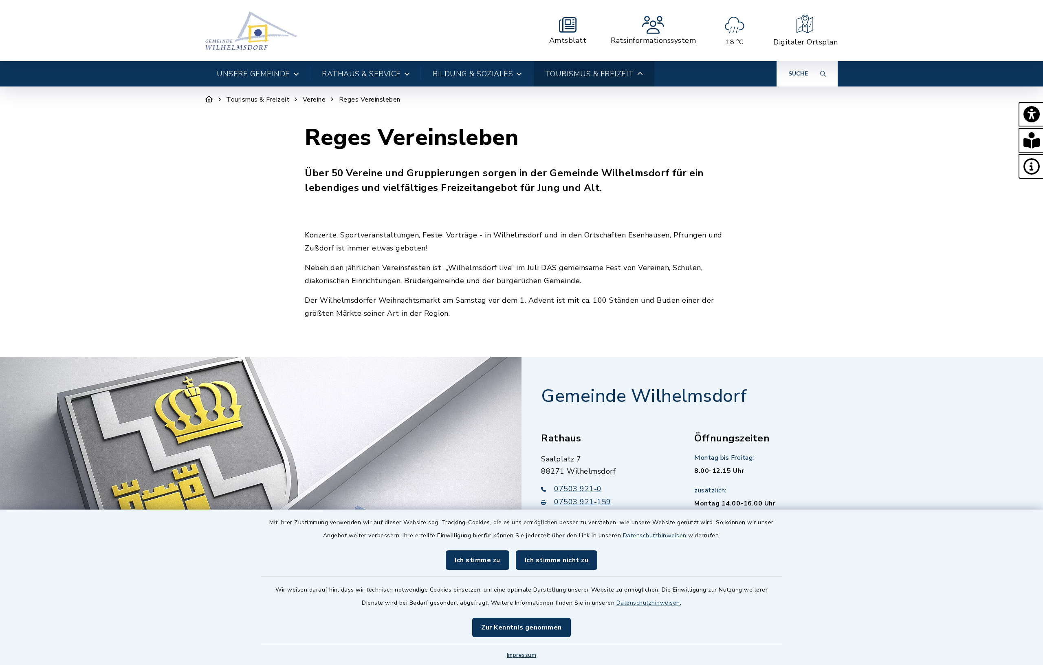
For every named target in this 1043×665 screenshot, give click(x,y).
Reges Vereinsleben (369, 99)
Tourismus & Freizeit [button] (589, 74)
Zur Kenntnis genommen (521, 627)
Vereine (314, 99)
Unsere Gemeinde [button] (253, 74)
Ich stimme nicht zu (557, 560)
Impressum (522, 655)
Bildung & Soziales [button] (473, 74)
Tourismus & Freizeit (257, 99)
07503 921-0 (578, 489)
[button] (1031, 114)
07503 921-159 (582, 502)
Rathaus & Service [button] (361, 74)
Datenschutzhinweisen (655, 535)
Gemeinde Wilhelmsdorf (644, 396)
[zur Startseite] (251, 30)
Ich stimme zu (477, 560)
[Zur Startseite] (209, 99)
